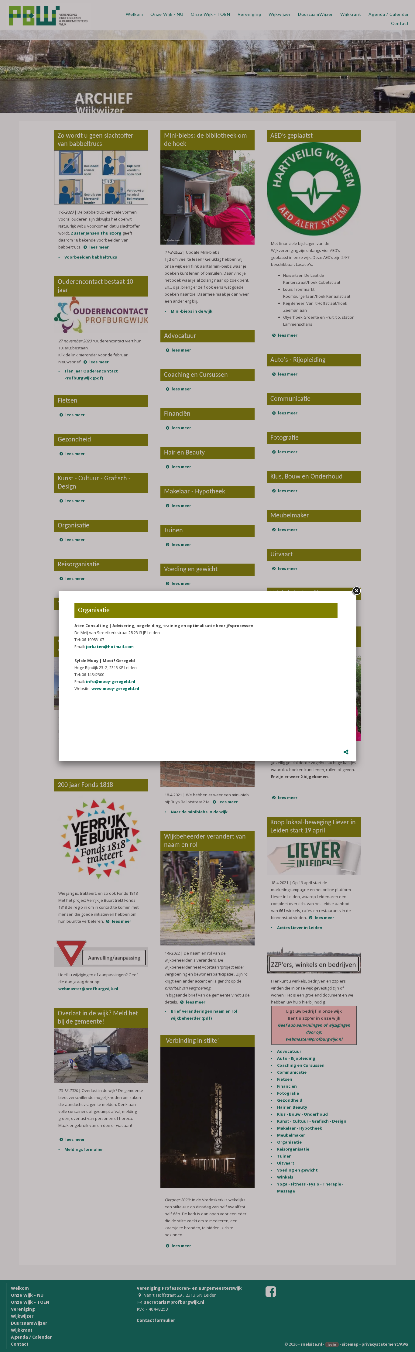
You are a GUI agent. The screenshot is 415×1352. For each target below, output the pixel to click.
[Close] (356, 590)
